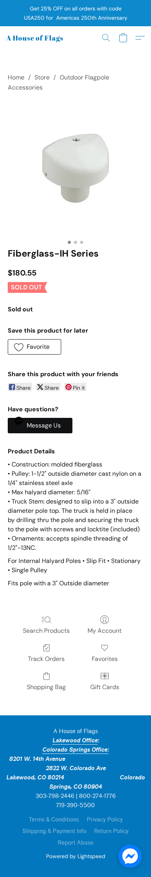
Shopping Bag (46, 687)
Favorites (105, 659)
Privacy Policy (105, 819)
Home (16, 77)
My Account (105, 631)
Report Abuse (75, 843)
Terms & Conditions (54, 819)
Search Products (46, 631)
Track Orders (46, 659)
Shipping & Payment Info (54, 831)
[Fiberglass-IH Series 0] (75, 168)
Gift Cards (104, 687)
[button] (34, 37)
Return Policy (111, 831)
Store (42, 77)
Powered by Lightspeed (75, 856)
